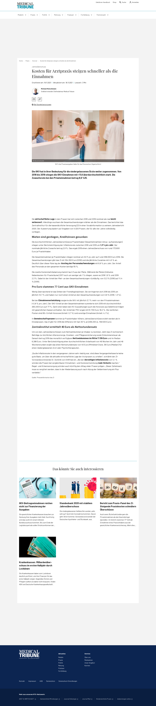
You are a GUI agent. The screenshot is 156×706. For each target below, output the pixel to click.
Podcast (61, 668)
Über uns (88, 657)
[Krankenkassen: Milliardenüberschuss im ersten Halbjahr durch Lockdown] (37, 547)
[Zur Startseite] (25, 5)
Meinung (61, 665)
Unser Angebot (90, 663)
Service (87, 654)
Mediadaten (89, 660)
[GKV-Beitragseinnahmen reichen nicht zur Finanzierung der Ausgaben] (37, 488)
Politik (60, 663)
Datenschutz (50, 681)
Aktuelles (62, 654)
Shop (114, 2)
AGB (41, 681)
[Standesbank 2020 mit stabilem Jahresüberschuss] (78, 488)
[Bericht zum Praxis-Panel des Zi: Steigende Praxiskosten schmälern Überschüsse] (118, 488)
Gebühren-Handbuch (103, 2)
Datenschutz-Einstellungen (68, 681)
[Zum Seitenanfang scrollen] (152, 702)
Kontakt (22, 681)
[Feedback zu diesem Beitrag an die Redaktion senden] (40, 99)
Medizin (60, 657)
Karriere (87, 665)
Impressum (32, 681)
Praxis (60, 660)
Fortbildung (62, 671)
